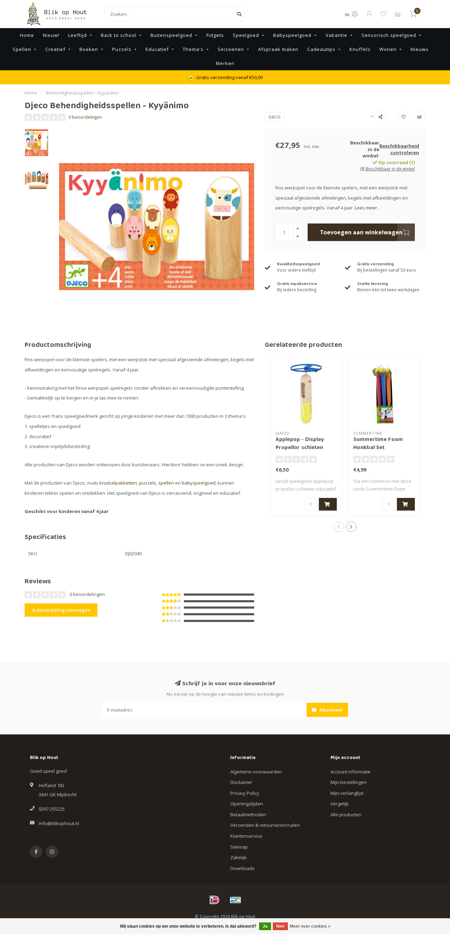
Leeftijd (77, 35)
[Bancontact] (235, 900)
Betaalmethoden (248, 814)
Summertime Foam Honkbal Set (378, 444)
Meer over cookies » (310, 926)
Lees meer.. (367, 208)
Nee (280, 926)
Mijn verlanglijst (347, 793)
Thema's (193, 49)
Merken (225, 63)
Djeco (275, 116)
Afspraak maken (278, 49)
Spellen (22, 49)
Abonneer (330, 710)
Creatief (55, 49)
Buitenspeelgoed (171, 35)
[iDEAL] (214, 900)
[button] (339, 526)
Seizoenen (231, 49)
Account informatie (350, 771)
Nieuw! (51, 35)
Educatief (157, 49)
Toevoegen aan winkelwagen (361, 232)
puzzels (147, 483)
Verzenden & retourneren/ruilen (265, 825)
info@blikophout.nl (59, 823)
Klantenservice (246, 836)
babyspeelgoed (199, 483)
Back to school (118, 35)
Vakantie (336, 35)
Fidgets (215, 35)
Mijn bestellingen (348, 782)
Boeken (88, 49)
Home (27, 35)
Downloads (242, 868)
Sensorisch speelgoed (388, 35)
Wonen (388, 49)
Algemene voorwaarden (256, 771)
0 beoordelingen (85, 117)
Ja (265, 926)
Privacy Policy (244, 793)
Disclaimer (241, 782)
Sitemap (239, 847)
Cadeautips (321, 49)
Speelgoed (246, 35)
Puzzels (121, 49)
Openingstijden (246, 803)
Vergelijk (339, 803)
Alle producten (345, 814)
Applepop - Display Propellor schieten (300, 444)
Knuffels (360, 49)
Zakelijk (238, 857)
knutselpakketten (118, 483)
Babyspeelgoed (292, 35)
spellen (166, 483)
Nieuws (420, 49)
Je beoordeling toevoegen (61, 610)
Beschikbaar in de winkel (390, 168)
